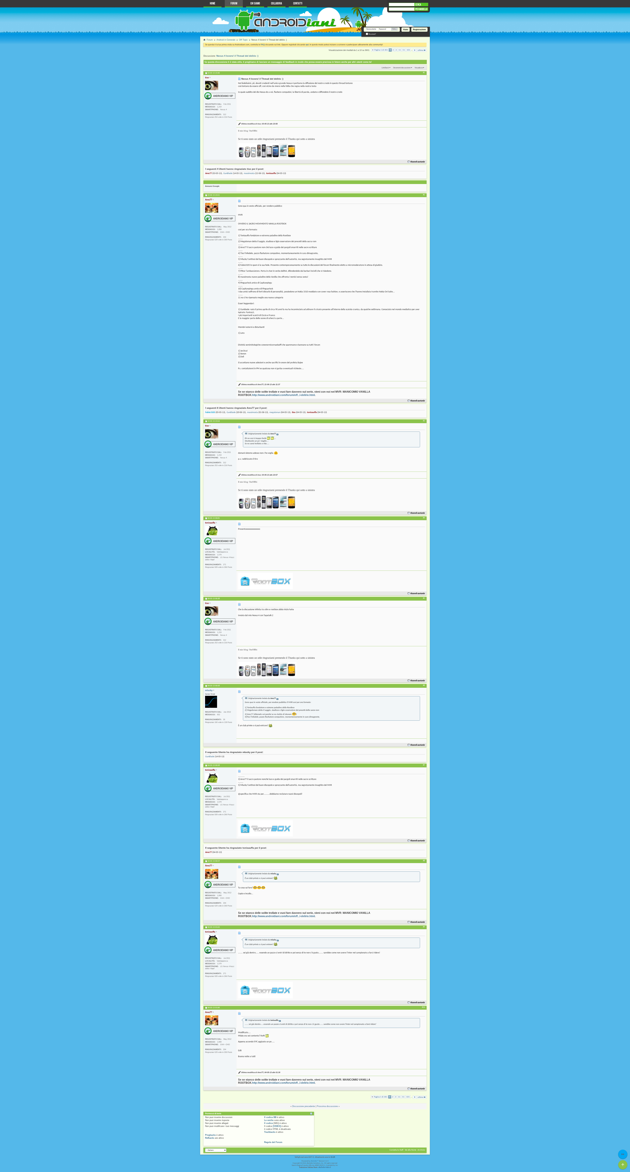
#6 (424, 685)
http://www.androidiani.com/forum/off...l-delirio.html (283, 395)
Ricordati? (372, 34)
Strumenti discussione (402, 68)
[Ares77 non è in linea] (211, 208)
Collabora (276, 3)
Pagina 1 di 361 (381, 50)
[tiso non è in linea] (211, 85)
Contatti (297, 3)
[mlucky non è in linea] (211, 702)
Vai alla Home (410, 1150)
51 (404, 50)
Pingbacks (210, 1135)
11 (400, 50)
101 (408, 50)
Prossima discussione (327, 1106)
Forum (234, 3)
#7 (424, 765)
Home (212, 3)
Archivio (421, 1150)
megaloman (274, 412)
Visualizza (419, 68)
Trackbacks (269, 1132)
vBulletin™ (314, 1161)
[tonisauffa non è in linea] (211, 530)
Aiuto (405, 29)
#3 (424, 421)
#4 (424, 518)
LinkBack (385, 68)
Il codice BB (270, 1117)
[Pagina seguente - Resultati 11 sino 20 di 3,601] (415, 50)
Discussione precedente (303, 1106)
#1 (424, 73)
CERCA (418, 4)
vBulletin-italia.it (324, 1167)
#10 (423, 1007)
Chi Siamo (255, 3)
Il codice (268, 1123)
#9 (424, 927)
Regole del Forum (273, 1142)
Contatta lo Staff (396, 1150)
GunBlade (227, 173)
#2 (424, 195)
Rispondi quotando (418, 162)
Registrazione (419, 29)
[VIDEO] (277, 1126)
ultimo (420, 50)
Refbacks (209, 1138)
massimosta (249, 173)
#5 (424, 598)
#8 (424, 861)
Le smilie (268, 1120)
